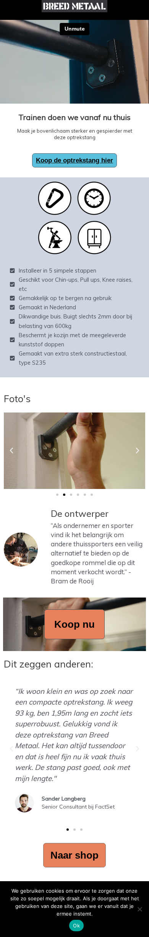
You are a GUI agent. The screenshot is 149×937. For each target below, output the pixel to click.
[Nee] (139, 909)
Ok (76, 925)
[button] (11, 451)
